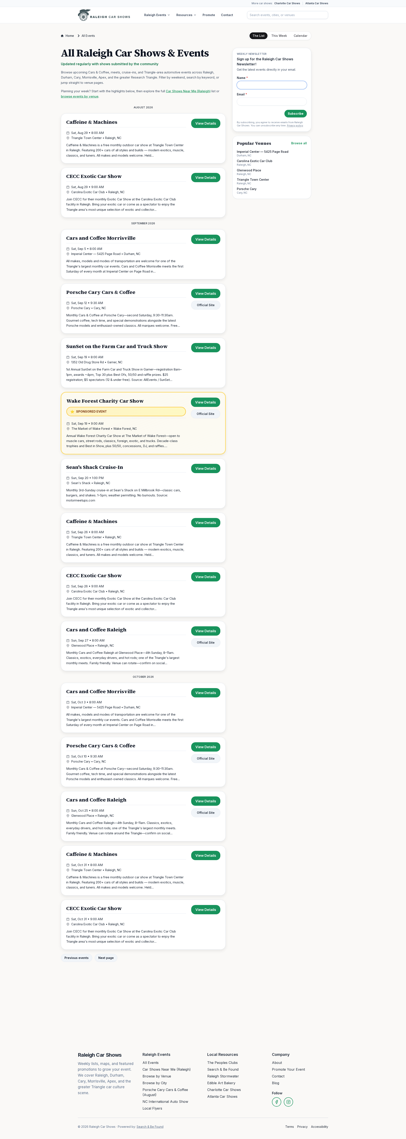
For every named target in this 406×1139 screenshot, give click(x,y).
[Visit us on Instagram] (288, 1102)
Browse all (299, 143)
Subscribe (295, 113)
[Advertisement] (271, 266)
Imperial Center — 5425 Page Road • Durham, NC (105, 254)
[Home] (104, 15)
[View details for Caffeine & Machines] (143, 138)
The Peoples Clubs (222, 1062)
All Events (151, 1062)
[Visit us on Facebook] (276, 1102)
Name (242, 78)
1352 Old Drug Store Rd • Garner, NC (96, 362)
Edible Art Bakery (221, 1083)
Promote (209, 15)
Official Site (206, 305)
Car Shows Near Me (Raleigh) (188, 91)
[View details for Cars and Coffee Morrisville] (143, 254)
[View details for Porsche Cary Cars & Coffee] (143, 308)
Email (242, 94)
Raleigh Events (155, 15)
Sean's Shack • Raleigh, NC (90, 483)
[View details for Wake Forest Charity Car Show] (143, 423)
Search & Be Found (223, 1069)
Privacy (302, 1126)
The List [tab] (258, 35)
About (277, 1062)
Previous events (76, 958)
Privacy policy (295, 125)
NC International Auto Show (165, 1101)
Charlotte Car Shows (287, 3)
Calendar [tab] (300, 35)
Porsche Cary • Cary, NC (88, 308)
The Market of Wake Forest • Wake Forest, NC (104, 428)
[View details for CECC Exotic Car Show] (143, 192)
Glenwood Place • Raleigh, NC (92, 645)
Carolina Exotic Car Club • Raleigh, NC (98, 192)
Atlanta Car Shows (316, 3)
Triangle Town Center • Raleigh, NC (96, 138)
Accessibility (319, 1126)
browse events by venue (79, 96)
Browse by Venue (157, 1076)
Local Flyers (152, 1108)
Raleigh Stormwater (223, 1076)
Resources (184, 15)
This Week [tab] (279, 35)
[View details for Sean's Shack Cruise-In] (143, 483)
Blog (275, 1083)
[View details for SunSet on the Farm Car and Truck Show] (143, 362)
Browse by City (155, 1083)
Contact (227, 15)
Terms (289, 1126)
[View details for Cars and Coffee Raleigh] (143, 646)
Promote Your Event (288, 1069)
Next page (106, 958)
